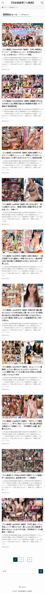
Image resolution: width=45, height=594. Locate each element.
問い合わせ (22, 587)
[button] (42, 3)
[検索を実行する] (41, 571)
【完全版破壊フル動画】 (22, 3)
